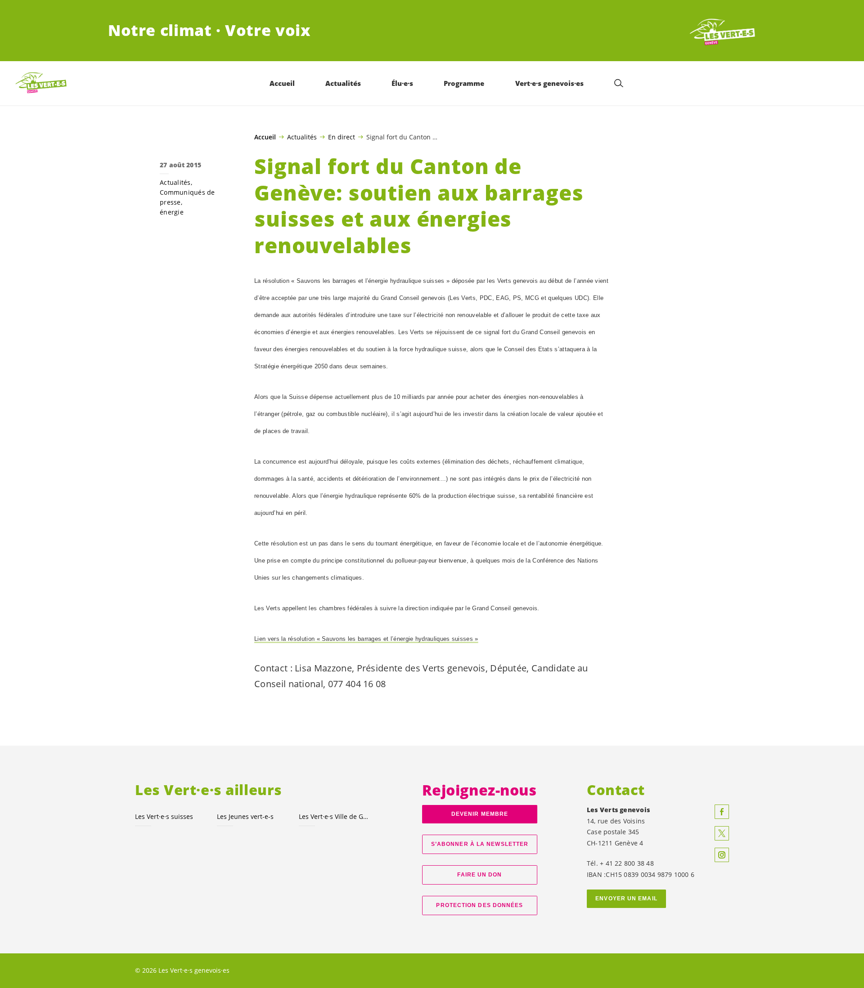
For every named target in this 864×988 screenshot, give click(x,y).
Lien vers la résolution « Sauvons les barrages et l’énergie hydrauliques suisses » (366, 638)
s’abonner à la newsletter (479, 844)
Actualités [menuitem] (343, 83)
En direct (341, 136)
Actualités (302, 136)
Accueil (265, 137)
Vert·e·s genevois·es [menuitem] (549, 83)
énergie (172, 212)
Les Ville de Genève (334, 816)
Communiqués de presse (187, 197)
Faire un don (479, 875)
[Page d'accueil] (722, 30)
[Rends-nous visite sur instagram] (722, 855)
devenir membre (479, 814)
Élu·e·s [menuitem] (402, 83)
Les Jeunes (245, 816)
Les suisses (164, 816)
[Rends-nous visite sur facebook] (722, 812)
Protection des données (479, 905)
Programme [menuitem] (464, 83)
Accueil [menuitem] (282, 83)
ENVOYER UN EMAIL (626, 898)
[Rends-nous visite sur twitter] (722, 833)
